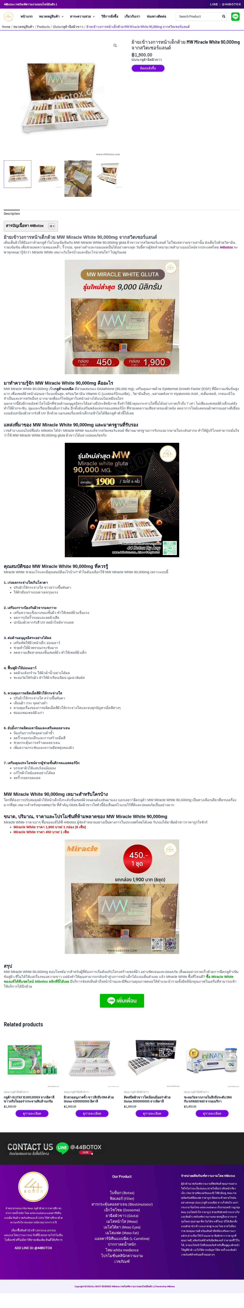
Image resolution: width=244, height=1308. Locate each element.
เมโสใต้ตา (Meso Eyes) (122, 1227)
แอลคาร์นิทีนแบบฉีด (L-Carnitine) (122, 1238)
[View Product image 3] (78, 178)
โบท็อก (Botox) (122, 1192)
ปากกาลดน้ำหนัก (122, 1244)
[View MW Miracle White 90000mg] (17, 174)
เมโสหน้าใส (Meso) (122, 1221)
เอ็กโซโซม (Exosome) (122, 1210)
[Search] (224, 16)
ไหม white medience (122, 1250)
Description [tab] (12, 213)
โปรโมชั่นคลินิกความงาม (122, 1255)
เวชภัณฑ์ (122, 1261)
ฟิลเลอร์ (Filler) (122, 1198)
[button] (225, 4)
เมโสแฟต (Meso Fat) (122, 1232)
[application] (61, 16)
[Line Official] (235, 16)
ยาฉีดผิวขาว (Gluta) (122, 1215)
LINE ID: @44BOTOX (37, 1248)
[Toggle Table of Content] (49, 226)
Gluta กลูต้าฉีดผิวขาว (147, 60)
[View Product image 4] (108, 174)
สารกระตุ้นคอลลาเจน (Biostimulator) (122, 1204)
